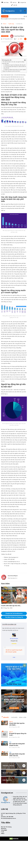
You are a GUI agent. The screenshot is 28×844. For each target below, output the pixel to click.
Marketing (3, 828)
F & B (2, 831)
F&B (10, 752)
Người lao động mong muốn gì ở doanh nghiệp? (15, 69)
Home (4, 23)
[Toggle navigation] (20, 10)
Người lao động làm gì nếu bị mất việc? (11, 71)
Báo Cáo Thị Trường (6, 826)
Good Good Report (19, 36)
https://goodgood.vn (12, 578)
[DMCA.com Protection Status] (14, 838)
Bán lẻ (4, 601)
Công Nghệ (4, 830)
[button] (24, 16)
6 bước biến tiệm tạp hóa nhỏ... (11, 605)
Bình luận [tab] (22, 717)
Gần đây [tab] (6, 717)
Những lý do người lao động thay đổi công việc (15, 65)
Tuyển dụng (11, 23)
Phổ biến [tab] (14, 717)
